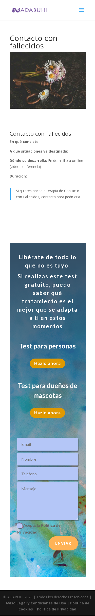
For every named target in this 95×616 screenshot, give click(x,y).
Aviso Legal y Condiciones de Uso (36, 603)
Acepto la (39, 528)
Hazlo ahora (47, 363)
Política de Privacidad (56, 609)
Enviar (63, 543)
